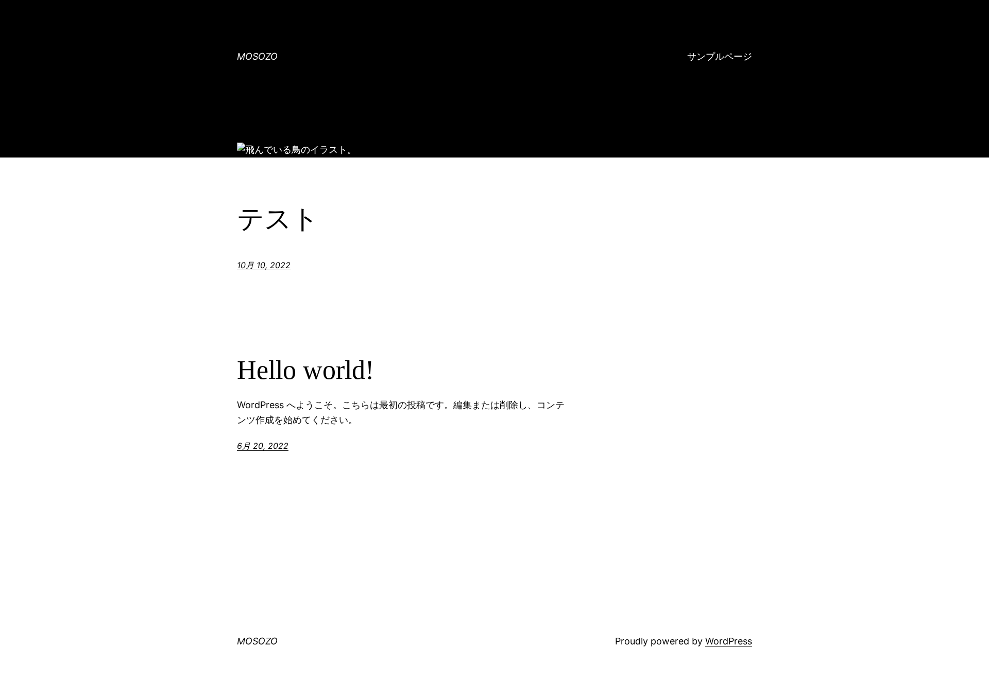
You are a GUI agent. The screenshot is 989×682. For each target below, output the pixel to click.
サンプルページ (719, 56)
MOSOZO (257, 56)
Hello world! (305, 369)
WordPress (728, 641)
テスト (278, 219)
